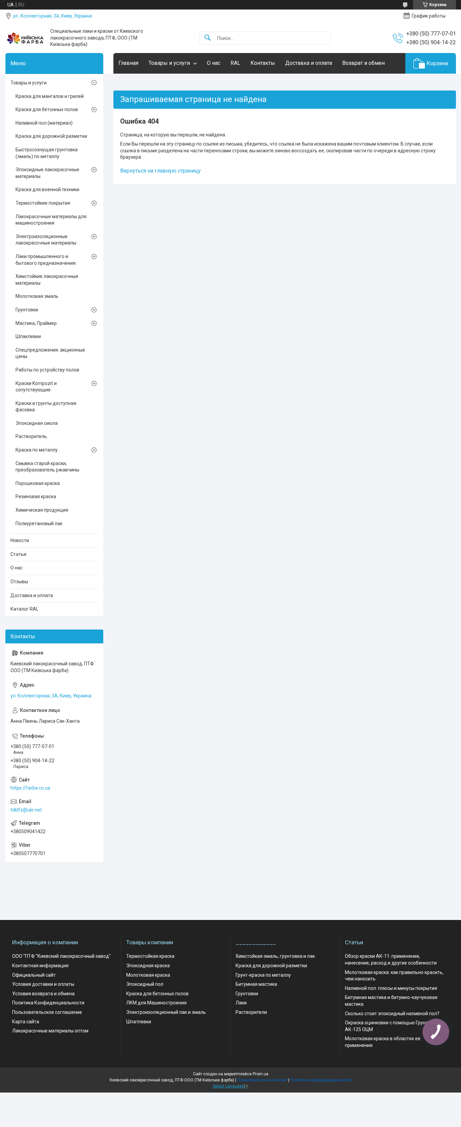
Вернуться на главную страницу (160, 171)
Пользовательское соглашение (47, 1012)
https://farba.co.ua (30, 788)
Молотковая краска (148, 975)
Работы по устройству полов (47, 370)
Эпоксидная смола (37, 423)
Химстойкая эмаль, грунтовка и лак (275, 956)
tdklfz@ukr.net (26, 810)
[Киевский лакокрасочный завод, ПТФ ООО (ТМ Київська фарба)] (25, 38)
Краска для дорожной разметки (51, 136)
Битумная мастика (256, 984)
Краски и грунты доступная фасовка (46, 407)
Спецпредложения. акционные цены (50, 353)
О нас (213, 63)
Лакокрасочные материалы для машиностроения (51, 220)
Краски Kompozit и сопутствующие (36, 387)
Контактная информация (40, 965)
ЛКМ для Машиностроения (156, 1002)
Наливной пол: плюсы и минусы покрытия (391, 988)
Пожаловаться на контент (262, 1080)
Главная (128, 63)
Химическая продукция (42, 510)
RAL (235, 63)
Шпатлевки (138, 1021)
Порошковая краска (38, 483)
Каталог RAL (24, 609)
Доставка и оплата (308, 63)
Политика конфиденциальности (321, 1080)
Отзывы (19, 581)
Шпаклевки (28, 336)
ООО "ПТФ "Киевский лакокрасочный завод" (61, 956)
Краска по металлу (37, 450)
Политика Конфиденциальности (48, 1002)
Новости (19, 540)
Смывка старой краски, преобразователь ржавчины (47, 467)
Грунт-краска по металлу (263, 975)
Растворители (251, 1012)
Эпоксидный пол (144, 984)
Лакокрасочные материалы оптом (50, 1030)
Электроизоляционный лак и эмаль (166, 1012)
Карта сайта (25, 1021)
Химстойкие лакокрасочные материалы (47, 280)
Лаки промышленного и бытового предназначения (46, 260)
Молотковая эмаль (37, 296)
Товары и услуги (169, 63)
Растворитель (31, 436)
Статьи (18, 554)
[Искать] (207, 38)
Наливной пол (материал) (44, 123)
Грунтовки (27, 309)
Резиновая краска (36, 496)
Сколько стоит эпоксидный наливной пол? (392, 1013)
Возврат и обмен (363, 63)
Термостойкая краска (150, 956)
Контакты (262, 63)
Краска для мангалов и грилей (50, 96)
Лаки (241, 1002)
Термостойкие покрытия (43, 203)
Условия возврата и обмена (43, 993)
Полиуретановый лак (39, 523)
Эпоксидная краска (148, 965)
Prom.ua (260, 1074)
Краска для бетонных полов (47, 109)
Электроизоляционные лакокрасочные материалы (46, 240)
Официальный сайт (34, 975)
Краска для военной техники (47, 189)
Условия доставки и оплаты (43, 984)
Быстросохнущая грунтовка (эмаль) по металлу (47, 153)
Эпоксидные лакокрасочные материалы (47, 173)
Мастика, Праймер (36, 323)
